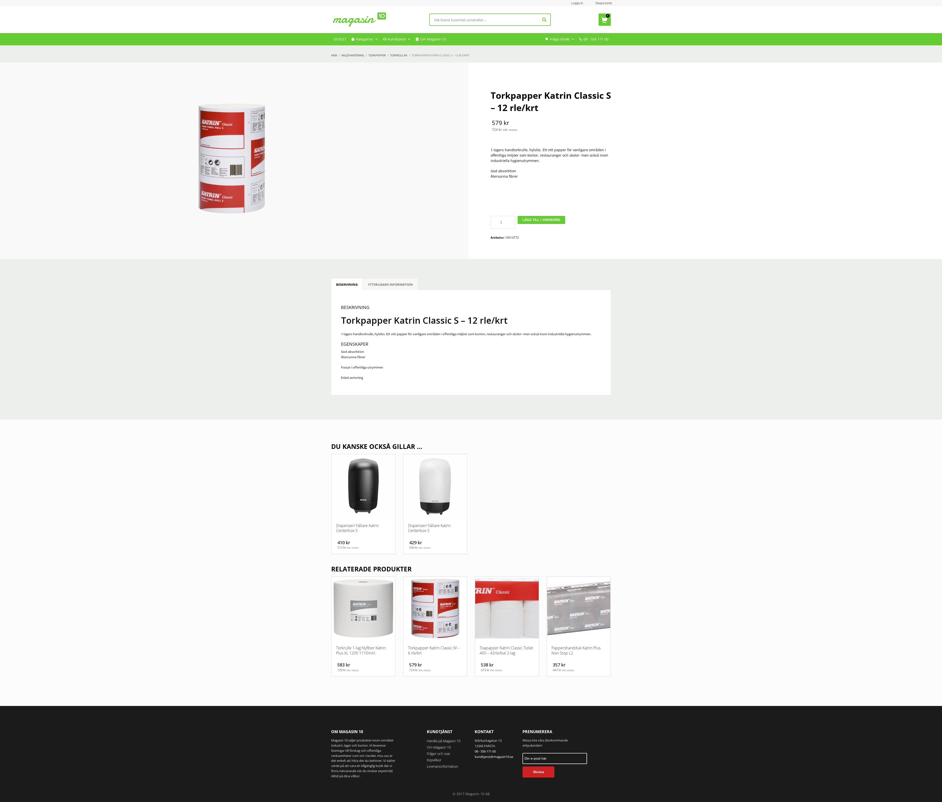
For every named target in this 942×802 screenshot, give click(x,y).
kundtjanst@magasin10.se (494, 756)
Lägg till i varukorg (541, 220)
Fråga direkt (560, 39)
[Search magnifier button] (544, 19)
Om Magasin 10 (433, 39)
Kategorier (364, 39)
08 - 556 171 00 (596, 39)
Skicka (538, 772)
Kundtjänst (397, 39)
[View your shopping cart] (605, 19)
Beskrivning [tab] (347, 284)
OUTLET (340, 39)
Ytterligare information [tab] (390, 284)
